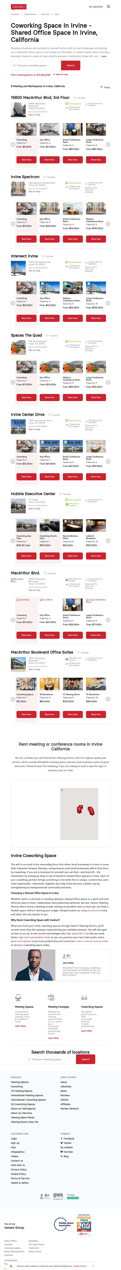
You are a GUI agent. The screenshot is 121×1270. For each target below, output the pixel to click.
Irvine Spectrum (25, 176)
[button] (92, 813)
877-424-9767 (96, 7)
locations (93, 910)
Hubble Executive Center (33, 493)
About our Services (21, 1113)
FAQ (13, 1147)
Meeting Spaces (24, 1006)
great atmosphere (21, 941)
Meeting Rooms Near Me (24, 1122)
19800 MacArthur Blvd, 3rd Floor (40, 97)
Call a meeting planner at (30, 75)
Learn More (20, 1026)
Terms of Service (20, 1178)
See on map (34, 114)
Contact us (17, 1160)
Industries (65, 1086)
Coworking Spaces (92, 1006)
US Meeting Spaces (21, 1091)
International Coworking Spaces (28, 1099)
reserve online (100, 941)
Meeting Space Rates (22, 1117)
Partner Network (69, 1108)
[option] (26, 145)
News (63, 1091)
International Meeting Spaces (27, 1095)
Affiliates (65, 1104)
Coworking (17, 1086)
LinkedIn (68, 1147)
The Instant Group (36, 1244)
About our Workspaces (23, 1108)
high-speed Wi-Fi (75, 933)
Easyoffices (33, 1241)
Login (14, 1138)
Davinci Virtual (35, 1251)
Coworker (8, 1244)
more (103, 56)
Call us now (83, 941)
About (63, 1082)
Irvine (56, 14)
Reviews (65, 1095)
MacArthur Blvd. (25, 573)
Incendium (8, 1255)
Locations (15, 14)
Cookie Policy (18, 1174)
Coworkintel (34, 1248)
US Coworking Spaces (23, 1104)
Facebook (69, 1138)
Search (71, 65)
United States (30, 14)
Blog (66, 1156)
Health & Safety (20, 1182)
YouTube (68, 1151)
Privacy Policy (19, 1169)
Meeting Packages (58, 1006)
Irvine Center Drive (27, 414)
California (45, 14)
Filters (107, 87)
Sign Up (15, 1143)
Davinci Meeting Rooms (14, 1251)
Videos (14, 1156)
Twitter (67, 1143)
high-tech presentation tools (34, 937)
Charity (64, 1099)
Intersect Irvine (24, 256)
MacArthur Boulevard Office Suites (42, 652)
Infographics (17, 1151)
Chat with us (18, 1165)
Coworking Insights (12, 1248)
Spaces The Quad (26, 335)
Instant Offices (10, 1241)
